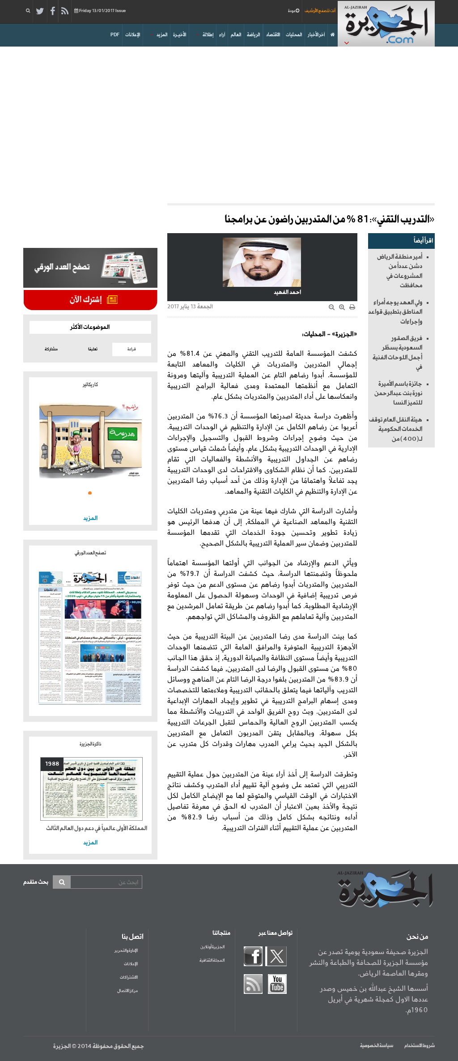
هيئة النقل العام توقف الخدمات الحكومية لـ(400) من (395, 429)
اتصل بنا (133, 937)
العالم (236, 35)
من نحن (417, 937)
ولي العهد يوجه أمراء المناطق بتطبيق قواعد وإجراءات (395, 312)
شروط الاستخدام (419, 1046)
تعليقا (93, 349)
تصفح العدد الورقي (90, 553)
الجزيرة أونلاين (212, 947)
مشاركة (51, 349)
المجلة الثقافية (212, 961)
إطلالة (208, 35)
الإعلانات (132, 35)
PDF (114, 35)
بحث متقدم (35, 882)
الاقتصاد (273, 35)
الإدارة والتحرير (126, 951)
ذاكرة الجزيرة (90, 744)
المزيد (162, 35)
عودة (292, 11)
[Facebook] (52, 11)
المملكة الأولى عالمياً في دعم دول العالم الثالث (96, 828)
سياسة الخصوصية (376, 1046)
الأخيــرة (179, 35)
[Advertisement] (229, 122)
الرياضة (253, 35)
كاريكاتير (90, 385)
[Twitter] (40, 11)
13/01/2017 (102, 11)
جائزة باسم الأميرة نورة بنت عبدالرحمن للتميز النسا (398, 393)
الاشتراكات (129, 978)
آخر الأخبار (316, 35)
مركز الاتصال (127, 991)
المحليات (294, 35)
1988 (52, 764)
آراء (222, 35)
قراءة (131, 349)
